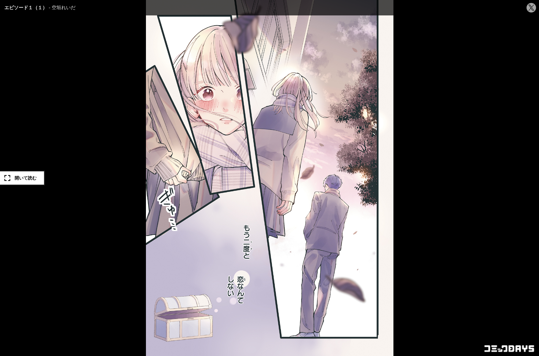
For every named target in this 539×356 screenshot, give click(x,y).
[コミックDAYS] (509, 348)
